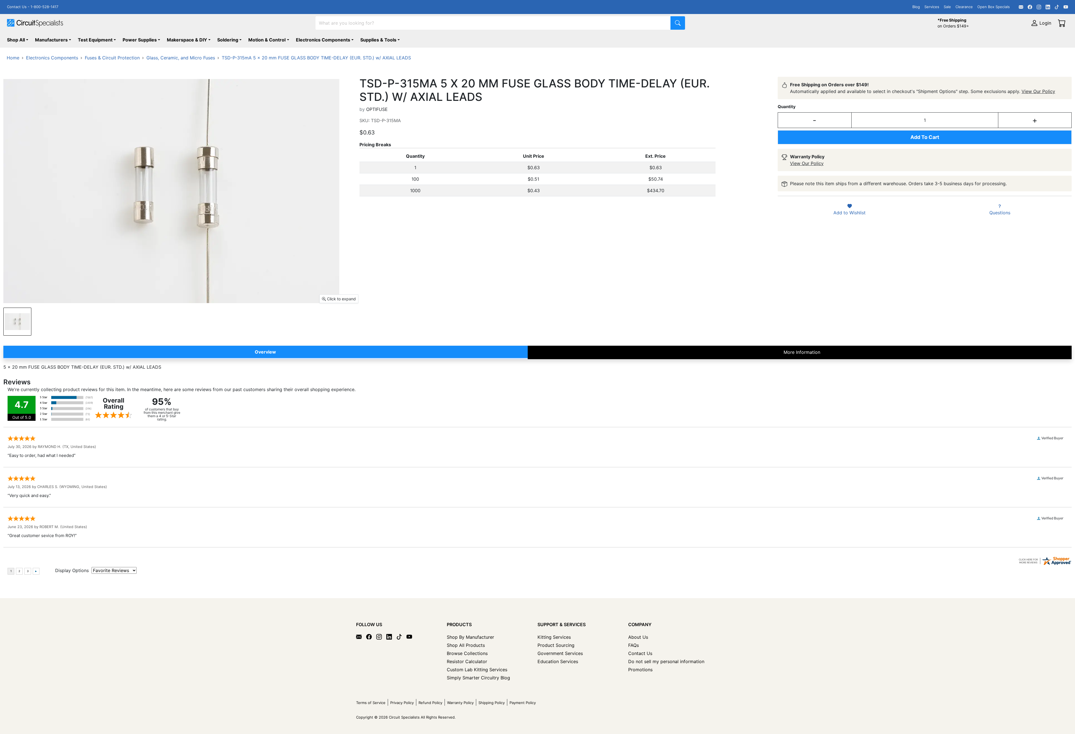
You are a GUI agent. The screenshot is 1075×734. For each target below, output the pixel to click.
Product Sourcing (556, 645)
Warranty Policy (460, 702)
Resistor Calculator (467, 661)
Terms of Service (370, 702)
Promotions (640, 669)
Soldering (227, 40)
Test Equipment (95, 40)
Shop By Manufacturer (470, 637)
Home (13, 58)
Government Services (560, 653)
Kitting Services (554, 637)
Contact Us (640, 653)
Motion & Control (267, 40)
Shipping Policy (491, 702)
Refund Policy (430, 702)
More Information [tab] (802, 352)
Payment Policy (523, 702)
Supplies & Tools (378, 40)
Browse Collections (467, 653)
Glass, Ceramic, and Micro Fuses (180, 58)
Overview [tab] (265, 352)
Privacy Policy (402, 702)
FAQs (633, 645)
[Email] (1021, 7)
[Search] (677, 23)
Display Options (72, 570)
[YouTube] (1066, 7)
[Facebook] (1030, 7)
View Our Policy (1038, 91)
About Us (638, 637)
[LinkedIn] (1048, 7)
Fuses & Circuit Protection (112, 58)
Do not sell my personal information (666, 661)
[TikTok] (1057, 7)
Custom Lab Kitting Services (477, 669)
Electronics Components (323, 40)
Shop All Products (466, 645)
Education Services (558, 661)
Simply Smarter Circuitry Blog (478, 677)
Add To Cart (924, 137)
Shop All (16, 40)
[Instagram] (1039, 7)
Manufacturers (51, 40)
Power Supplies (140, 40)
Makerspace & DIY (187, 40)
